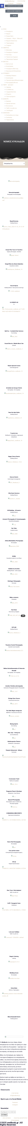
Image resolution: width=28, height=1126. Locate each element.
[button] (2, 6)
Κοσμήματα (9, 31)
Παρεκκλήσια (10, 119)
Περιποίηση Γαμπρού (12, 59)
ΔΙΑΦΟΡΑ (5, 99)
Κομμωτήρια (9, 36)
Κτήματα (8, 94)
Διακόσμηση (9, 66)
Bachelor (8, 101)
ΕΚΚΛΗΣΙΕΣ (6, 113)
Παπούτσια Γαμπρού (12, 57)
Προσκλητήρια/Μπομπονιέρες (14, 80)
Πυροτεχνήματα (10, 96)
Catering (8, 87)
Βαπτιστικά (9, 64)
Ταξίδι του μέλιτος (11, 108)
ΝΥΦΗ (4, 29)
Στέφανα (8, 45)
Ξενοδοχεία (9, 110)
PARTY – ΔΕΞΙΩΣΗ (8, 85)
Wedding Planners (11, 75)
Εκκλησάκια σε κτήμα (12, 115)
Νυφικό (8, 33)
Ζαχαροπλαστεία (11, 92)
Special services (10, 103)
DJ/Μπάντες (10, 89)
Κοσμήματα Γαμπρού (12, 52)
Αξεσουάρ (9, 50)
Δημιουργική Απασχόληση (13, 71)
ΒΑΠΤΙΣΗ (5, 61)
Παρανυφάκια (10, 43)
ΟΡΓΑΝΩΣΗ (6, 73)
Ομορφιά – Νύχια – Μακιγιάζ (14, 38)
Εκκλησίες (9, 117)
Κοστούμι (9, 54)
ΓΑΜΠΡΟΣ (6, 47)
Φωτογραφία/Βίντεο (12, 82)
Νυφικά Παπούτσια (11, 41)
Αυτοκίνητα (9, 106)
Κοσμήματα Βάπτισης (12, 68)
